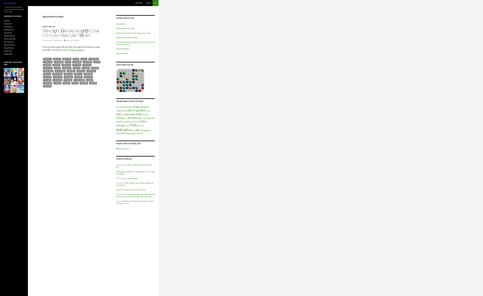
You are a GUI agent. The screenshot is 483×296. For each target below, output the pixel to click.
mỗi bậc (86, 68)
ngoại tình (151, 118)
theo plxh (58, 77)
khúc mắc (48, 68)
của (126, 110)
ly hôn (126, 118)
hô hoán (77, 65)
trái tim (127, 126)
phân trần (58, 74)
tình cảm (88, 77)
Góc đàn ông (8, 27)
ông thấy (91, 71)
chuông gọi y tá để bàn (125, 172)
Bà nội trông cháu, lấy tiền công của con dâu (133, 33)
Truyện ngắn (8, 54)
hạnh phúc (130, 114)
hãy (118, 114)
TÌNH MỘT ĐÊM (122, 49)
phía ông (68, 74)
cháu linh (48, 62)
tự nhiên (68, 80)
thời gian (120, 125)
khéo (139, 114)
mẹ (143, 118)
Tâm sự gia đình (9, 42)
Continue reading (76, 50)
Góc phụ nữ (8, 24)
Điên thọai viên (122, 53)
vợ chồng (143, 130)
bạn (117, 107)
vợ (137, 130)
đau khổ (119, 133)
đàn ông (126, 133)
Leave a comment (73, 40)
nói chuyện (60, 71)
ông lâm (81, 71)
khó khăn (145, 114)
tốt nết (47, 80)
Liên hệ (148, 3)
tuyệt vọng (79, 80)
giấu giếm (87, 62)
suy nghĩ (47, 77)
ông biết (71, 71)
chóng (142, 106)
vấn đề (89, 80)
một (145, 118)
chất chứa (94, 59)
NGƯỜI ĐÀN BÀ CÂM (125, 28)
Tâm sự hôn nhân (9, 45)
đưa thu (47, 86)
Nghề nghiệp (133, 178)
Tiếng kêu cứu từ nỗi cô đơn (135, 190)
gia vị (68, 62)
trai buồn (57, 80)
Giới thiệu (139, 3)
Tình (133, 125)
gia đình (140, 110)
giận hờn (77, 62)
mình (139, 118)
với (134, 131)
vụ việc (66, 83)
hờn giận (87, 65)
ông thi (47, 74)
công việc (59, 62)
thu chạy (68, 77)
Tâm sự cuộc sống (9, 39)
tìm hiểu (79, 77)
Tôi (131, 130)
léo (130, 117)
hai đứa (47, 65)
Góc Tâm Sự (10, 3)
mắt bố (76, 68)
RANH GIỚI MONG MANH (127, 37)
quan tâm (137, 122)
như (123, 122)
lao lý (57, 68)
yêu (149, 130)
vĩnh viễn (47, 83)
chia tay (128, 107)
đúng (131, 133)
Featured (7, 21)
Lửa (134, 117)
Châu (136, 106)
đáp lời (93, 83)
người (119, 121)
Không (119, 118)
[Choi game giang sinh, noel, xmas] (14, 80)
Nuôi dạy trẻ (8, 33)
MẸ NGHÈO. (121, 24)
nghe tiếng (48, 71)
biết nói (57, 59)
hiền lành (66, 65)
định (141, 133)
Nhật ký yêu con (9, 30)
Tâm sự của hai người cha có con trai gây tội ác (70, 33)
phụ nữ (131, 122)
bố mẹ (76, 59)
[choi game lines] (130, 80)
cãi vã (84, 59)
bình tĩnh (67, 59)
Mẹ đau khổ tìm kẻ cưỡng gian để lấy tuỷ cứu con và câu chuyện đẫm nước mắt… (135, 195)
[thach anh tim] (122, 148)
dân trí (132, 110)
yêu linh (84, 83)
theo (143, 121)
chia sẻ (122, 107)
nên (126, 121)
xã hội (75, 83)
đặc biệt (136, 133)
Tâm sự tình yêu (48, 27)
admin (59, 40)
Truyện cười (8, 51)
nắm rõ (95, 68)
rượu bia (88, 74)
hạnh (122, 114)
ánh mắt (47, 59)
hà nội (97, 62)
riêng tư (78, 74)
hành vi (56, 65)
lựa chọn (67, 68)
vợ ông (57, 83)
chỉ (147, 107)
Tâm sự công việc (9, 36)
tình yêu (122, 129)
